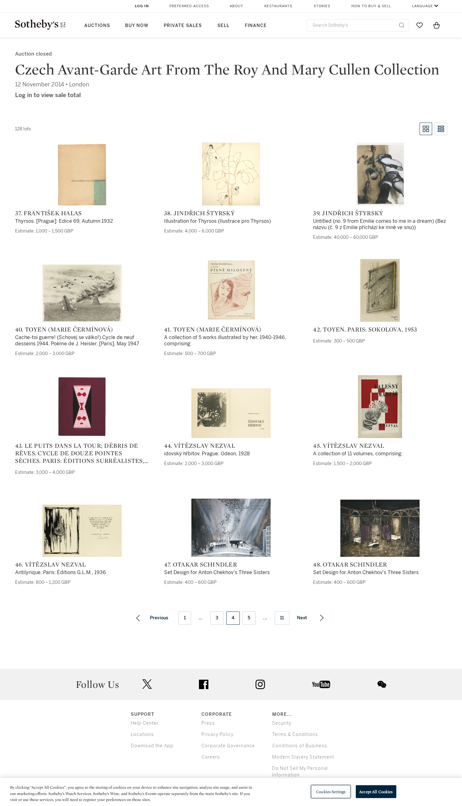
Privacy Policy (217, 734)
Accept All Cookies (376, 791)
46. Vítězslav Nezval (50, 564)
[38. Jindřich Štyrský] (231, 174)
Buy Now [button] (136, 25)
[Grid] (426, 129)
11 (282, 618)
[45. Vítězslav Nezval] (380, 406)
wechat (381, 684)
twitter (147, 684)
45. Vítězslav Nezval (348, 445)
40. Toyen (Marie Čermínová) (64, 329)
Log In (142, 6)
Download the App (152, 745)
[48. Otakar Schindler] (380, 528)
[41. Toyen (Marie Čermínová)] (231, 290)
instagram (260, 684)
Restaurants (278, 6)
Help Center (144, 723)
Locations (142, 734)
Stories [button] (322, 6)
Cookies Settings (330, 791)
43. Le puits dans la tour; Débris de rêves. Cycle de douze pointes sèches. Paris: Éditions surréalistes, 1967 (79, 453)
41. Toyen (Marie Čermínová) (212, 329)
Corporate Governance (228, 745)
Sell (223, 25)
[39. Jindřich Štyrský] (380, 174)
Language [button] (422, 6)
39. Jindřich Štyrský (348, 213)
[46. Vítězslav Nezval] (82, 531)
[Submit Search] (401, 25)
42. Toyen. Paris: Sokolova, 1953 (365, 329)
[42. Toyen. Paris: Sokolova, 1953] (380, 290)
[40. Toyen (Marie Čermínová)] (82, 293)
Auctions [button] (97, 25)
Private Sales (183, 25)
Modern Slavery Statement (303, 757)
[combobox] (358, 25)
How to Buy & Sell (371, 6)
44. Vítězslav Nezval (199, 445)
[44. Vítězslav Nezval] (231, 413)
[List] (441, 129)
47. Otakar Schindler (200, 564)
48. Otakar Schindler (350, 564)
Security (281, 723)
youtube (321, 684)
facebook (203, 684)
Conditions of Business (299, 745)
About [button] (236, 6)
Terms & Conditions (295, 734)
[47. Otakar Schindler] (231, 528)
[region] (231, 792)
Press (208, 723)
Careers (210, 757)
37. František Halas (48, 213)
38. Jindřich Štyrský (199, 213)
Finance (256, 25)
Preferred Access (189, 6)
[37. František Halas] (82, 174)
